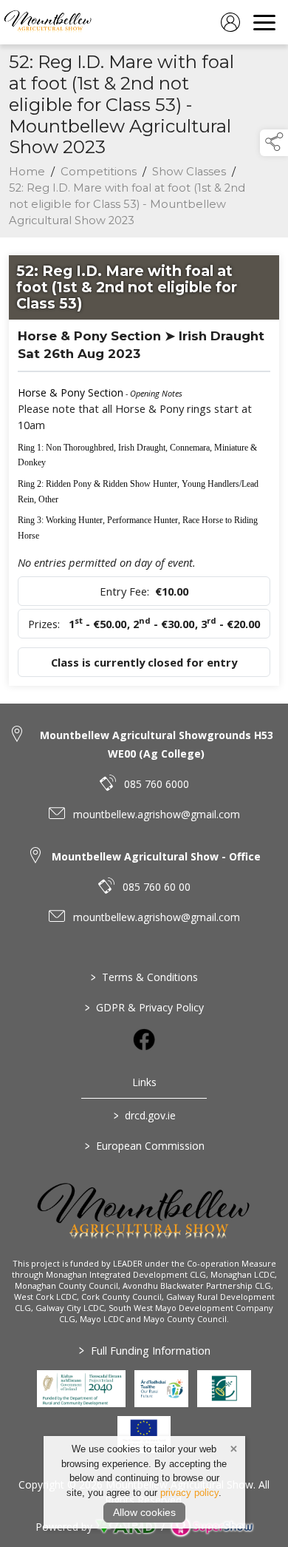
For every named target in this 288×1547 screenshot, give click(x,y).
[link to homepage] (48, 22)
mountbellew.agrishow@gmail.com (156, 814)
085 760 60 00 (157, 887)
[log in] (230, 22)
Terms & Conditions (144, 976)
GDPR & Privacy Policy (144, 1007)
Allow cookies (144, 1512)
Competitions (99, 171)
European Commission (144, 1145)
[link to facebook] (144, 1039)
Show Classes (189, 171)
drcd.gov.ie (144, 1115)
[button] (274, 142)
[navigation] (264, 22)
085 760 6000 (156, 784)
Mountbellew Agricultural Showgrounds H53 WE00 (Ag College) (156, 744)
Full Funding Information (144, 1350)
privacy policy (189, 1492)
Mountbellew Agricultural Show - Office (156, 856)
